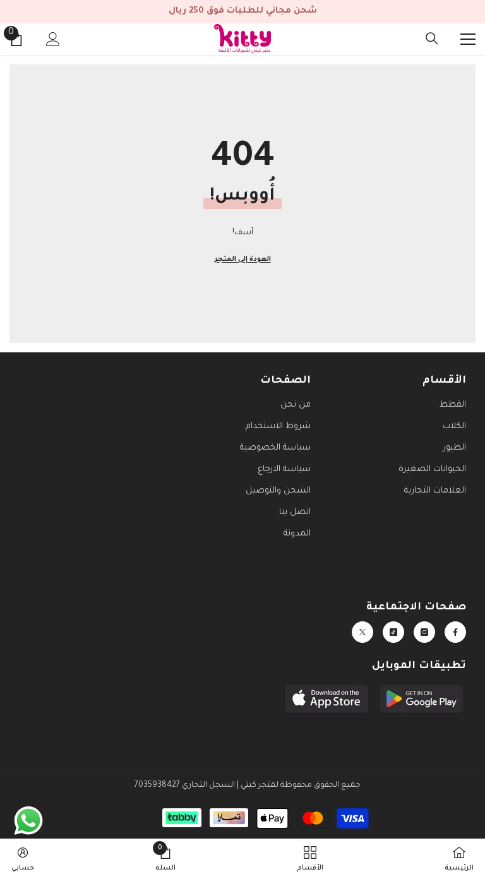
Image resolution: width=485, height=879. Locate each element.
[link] (165, 858)
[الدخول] (53, 39)
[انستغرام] (424, 632)
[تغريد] (362, 632)
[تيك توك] (393, 632)
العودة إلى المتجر (243, 259)
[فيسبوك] (455, 632)
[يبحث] (432, 38)
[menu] (468, 39)
